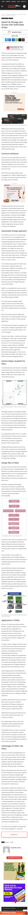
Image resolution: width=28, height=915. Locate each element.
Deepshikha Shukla (16, 32)
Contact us (12, 910)
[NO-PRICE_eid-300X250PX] (14, 879)
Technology (7, 14)
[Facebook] (9, 39)
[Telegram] (6, 39)
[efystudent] (14, 914)
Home (2, 14)
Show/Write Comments (14, 857)
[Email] (19, 39)
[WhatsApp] (16, 39)
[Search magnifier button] (24, 6)
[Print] (23, 39)
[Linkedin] (13, 39)
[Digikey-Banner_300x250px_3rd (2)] (14, 111)
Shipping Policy (6, 910)
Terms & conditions (20, 910)
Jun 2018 (11, 842)
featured (7, 842)
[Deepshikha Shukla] (9, 32)
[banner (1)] (14, 202)
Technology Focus (13, 14)
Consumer (11, 18)
